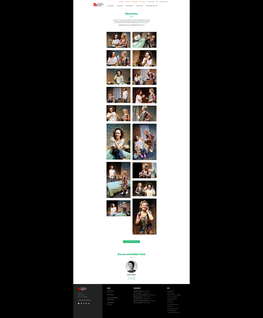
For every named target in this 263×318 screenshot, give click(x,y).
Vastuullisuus (151, 1)
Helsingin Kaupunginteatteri (98, 4)
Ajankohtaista (162, 1)
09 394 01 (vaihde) (83, 296)
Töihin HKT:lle (170, 306)
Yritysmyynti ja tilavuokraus (173, 312)
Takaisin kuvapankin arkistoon (131, 241)
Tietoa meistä (170, 302)
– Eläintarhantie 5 (145, 295)
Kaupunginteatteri (151, 6)
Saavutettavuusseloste (172, 298)
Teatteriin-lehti (170, 300)
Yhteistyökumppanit (171, 310)
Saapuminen (129, 6)
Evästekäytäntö (170, 293)
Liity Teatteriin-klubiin (171, 297)
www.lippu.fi (109, 304)
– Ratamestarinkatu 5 (143, 298)
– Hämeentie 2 (142, 291)
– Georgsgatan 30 (142, 293)
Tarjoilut (127, 1)
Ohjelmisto (110, 6)
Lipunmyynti (121, 1)
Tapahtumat (139, 6)
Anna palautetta (170, 291)
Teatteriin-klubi (134, 1)
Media (157, 1)
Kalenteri (120, 6)
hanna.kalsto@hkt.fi (143, 22)
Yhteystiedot (142, 1)
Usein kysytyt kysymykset (172, 308)
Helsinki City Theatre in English (174, 295)
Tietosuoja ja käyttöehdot (173, 304)
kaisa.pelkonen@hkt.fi (131, 279)
